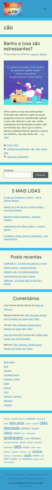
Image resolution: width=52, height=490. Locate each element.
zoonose (36, 459)
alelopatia (7, 419)
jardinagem (13, 437)
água (42, 459)
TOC (19, 459)
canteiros (35, 423)
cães (43, 423)
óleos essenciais (9, 462)
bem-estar (16, 423)
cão (32, 149)
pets (6, 153)
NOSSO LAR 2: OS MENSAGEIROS (21, 272)
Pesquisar (9, 170)
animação (30, 418)
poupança (7, 452)
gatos (44, 149)
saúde (27, 455)
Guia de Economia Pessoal (17, 335)
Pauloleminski (8, 447)
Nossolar (30, 442)
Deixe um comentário (18, 157)
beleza (6, 423)
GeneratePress (26, 486)
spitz (42, 455)
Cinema (7, 371)
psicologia (14, 452)
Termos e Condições (14, 474)
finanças (35, 428)
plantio (33, 447)
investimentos (30, 433)
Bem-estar (9, 362)
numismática (38, 442)
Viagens (8, 405)
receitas (37, 451)
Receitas (8, 401)
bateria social (40, 419)
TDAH (6, 458)
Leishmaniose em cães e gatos (19, 276)
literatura (36, 438)
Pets (16, 145)
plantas (26, 447)
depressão (12, 428)
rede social (7, 455)
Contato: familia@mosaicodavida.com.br (26, 478)
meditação (22, 442)
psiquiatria (22, 452)
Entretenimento (11, 375)
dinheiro (25, 428)
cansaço (28, 423)
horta (23, 433)
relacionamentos (17, 455)
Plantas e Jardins (12, 396)
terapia (13, 458)
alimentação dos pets (18, 419)
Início (9, 145)
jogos (27, 438)
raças (29, 452)
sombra (36, 455)
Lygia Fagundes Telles (11, 442)
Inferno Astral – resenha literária (20, 268)
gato (38, 149)
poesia (39, 447)
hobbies (17, 433)
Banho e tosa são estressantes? (22, 46)
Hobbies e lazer (12, 379)
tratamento (27, 458)
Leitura (7, 388)
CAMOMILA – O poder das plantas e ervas (25, 263)
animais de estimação (18, 149)
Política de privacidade (37, 474)
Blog (6, 366)
